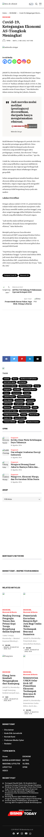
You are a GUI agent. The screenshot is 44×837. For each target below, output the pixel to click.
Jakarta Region (9, 397)
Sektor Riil (7, 418)
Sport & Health (20, 418)
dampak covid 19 (10, 275)
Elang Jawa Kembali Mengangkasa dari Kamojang (10, 679)
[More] (29, 61)
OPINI (35, 407)
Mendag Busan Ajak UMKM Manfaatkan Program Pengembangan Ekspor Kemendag (23, 798)
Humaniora (16, 393)
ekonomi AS (24, 275)
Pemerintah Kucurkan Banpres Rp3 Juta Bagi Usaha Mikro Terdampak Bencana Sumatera (32, 625)
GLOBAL (17, 389)
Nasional (7, 407)
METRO (30, 404)
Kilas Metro (8, 400)
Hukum (6, 393)
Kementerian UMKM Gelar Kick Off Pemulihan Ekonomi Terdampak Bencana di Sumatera (30, 687)
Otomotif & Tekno (10, 411)
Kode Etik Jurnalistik (13, 733)
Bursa (15, 379)
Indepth (27, 393)
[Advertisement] (22, 333)
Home (4, 13)
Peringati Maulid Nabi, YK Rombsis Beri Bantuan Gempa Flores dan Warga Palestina (23, 784)
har (6, 697)
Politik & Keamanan (11, 414)
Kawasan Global (24, 397)
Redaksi (7, 744)
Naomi (7, 645)
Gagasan (7, 389)
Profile (23, 414)
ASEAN (6, 379)
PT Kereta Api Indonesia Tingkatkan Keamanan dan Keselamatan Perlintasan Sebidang (21, 793)
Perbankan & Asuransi (28, 411)
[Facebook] (5, 61)
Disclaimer (9, 730)
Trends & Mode (9, 422)
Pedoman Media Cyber (14, 740)
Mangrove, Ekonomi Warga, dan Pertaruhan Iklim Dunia (25, 477)
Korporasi (30, 400)
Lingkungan (19, 404)
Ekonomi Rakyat (25, 386)
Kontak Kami (9, 737)
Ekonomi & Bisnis (10, 386)
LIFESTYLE (7, 404)
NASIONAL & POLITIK (21, 407)
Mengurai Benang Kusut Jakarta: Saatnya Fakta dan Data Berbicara (24, 467)
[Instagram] (24, 61)
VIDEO (21, 422)
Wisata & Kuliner (33, 422)
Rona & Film (34, 414)
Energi (37, 386)
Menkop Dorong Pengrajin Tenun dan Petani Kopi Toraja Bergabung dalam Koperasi (11, 623)
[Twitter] (9, 61)
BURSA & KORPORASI (28, 379)
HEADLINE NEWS (30, 389)
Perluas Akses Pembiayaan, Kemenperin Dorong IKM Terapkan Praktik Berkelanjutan (23, 801)
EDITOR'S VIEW (9, 382)
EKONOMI (13, 13)
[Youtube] (19, 61)
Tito (8, 41)
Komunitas (19, 400)
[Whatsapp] (14, 61)
